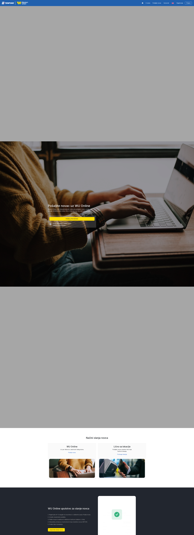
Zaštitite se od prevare (59, 225)
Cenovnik (166, 3)
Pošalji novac (72, 452)
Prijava (188, 3)
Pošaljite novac (157, 3)
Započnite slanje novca (56, 530)
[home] (142, 3)
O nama (148, 3)
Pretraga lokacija (122, 454)
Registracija (180, 3)
